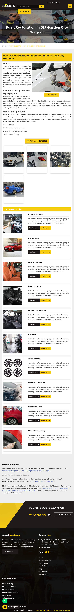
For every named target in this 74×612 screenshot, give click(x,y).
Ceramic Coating (35, 214)
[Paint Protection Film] (12, 391)
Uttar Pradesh (44, 481)
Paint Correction (35, 407)
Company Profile (44, 560)
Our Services (43, 563)
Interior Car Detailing (37, 310)
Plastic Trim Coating (36, 431)
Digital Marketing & (52, 610)
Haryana (35, 481)
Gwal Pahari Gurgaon (42, 471)
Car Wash (32, 335)
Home (4, 46)
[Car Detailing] (12, 247)
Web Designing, (40, 610)
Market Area (43, 574)
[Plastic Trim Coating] (12, 439)
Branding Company (65, 610)
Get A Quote (52, 95)
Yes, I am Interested (38, 141)
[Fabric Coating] (12, 295)
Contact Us (42, 572)
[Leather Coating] (12, 271)
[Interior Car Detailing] (12, 319)
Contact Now (63, 515)
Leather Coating (35, 262)
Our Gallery (42, 566)
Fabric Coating (34, 286)
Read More (33, 228)
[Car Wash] (12, 343)
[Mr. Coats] (8, 5)
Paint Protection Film (36, 383)
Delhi (52, 481)
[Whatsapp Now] (4, 601)
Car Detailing (33, 238)
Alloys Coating (34, 359)
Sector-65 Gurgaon (26, 471)
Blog (40, 569)
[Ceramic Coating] (12, 223)
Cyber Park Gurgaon (10, 471)
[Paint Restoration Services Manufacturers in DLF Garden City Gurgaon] (51, 77)
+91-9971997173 (54, 3)
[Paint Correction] (12, 415)
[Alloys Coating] (12, 367)
